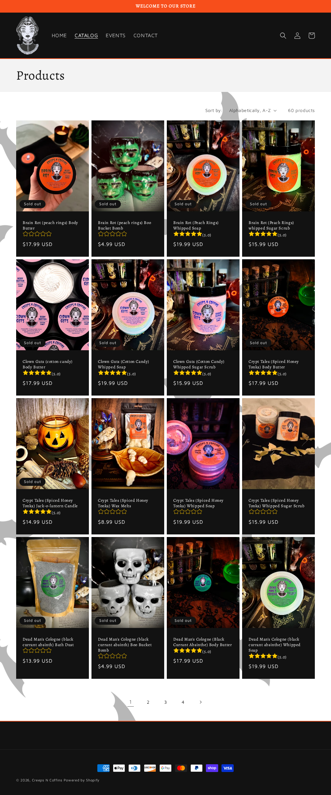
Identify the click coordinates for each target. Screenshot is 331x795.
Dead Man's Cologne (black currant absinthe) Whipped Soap (275, 645)
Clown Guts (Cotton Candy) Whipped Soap (123, 364)
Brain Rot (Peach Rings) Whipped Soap (196, 225)
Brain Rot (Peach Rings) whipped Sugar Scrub (271, 225)
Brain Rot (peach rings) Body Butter (50, 225)
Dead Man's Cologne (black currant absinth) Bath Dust (48, 642)
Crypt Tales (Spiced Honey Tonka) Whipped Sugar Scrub (277, 503)
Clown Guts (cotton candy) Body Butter (48, 364)
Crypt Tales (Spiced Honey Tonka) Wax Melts (123, 503)
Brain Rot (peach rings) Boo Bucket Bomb (124, 225)
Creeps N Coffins (47, 780)
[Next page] (200, 702)
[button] (283, 35)
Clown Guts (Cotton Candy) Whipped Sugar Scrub (199, 364)
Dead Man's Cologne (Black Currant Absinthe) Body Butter (202, 642)
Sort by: (214, 110)
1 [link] (130, 702)
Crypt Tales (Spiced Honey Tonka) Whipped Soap (198, 503)
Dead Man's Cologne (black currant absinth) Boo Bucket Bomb (125, 645)
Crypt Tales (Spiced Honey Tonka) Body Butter (274, 364)
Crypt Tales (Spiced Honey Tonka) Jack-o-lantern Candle (50, 503)
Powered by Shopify (82, 780)
